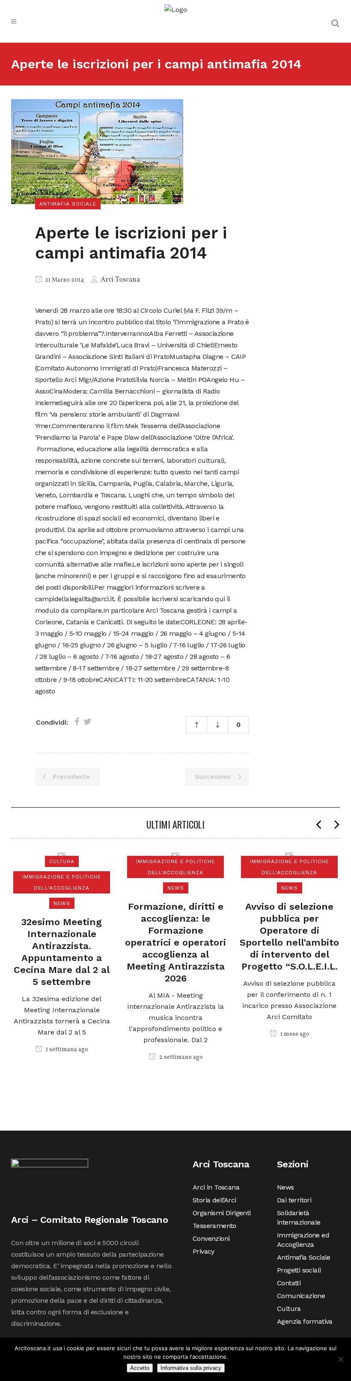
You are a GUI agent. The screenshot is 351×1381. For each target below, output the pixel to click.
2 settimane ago (180, 1057)
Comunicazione (301, 1296)
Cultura (289, 1309)
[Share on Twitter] (87, 722)
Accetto (139, 1368)
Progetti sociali (299, 1270)
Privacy (203, 1251)
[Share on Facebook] (76, 722)
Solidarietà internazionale (299, 1217)
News (285, 1187)
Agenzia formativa (305, 1321)
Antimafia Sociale (303, 1257)
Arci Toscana (120, 280)
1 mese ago (294, 1034)
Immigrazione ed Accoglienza (303, 1240)
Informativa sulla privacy (191, 1368)
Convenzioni (211, 1238)
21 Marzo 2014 (64, 280)
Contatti (288, 1283)
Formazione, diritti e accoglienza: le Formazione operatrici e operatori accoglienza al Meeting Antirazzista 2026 (175, 942)
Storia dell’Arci (214, 1200)
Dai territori (294, 1200)
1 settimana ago (66, 1050)
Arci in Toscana (216, 1187)
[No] (340, 1359)
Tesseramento (214, 1226)
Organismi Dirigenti (222, 1213)
